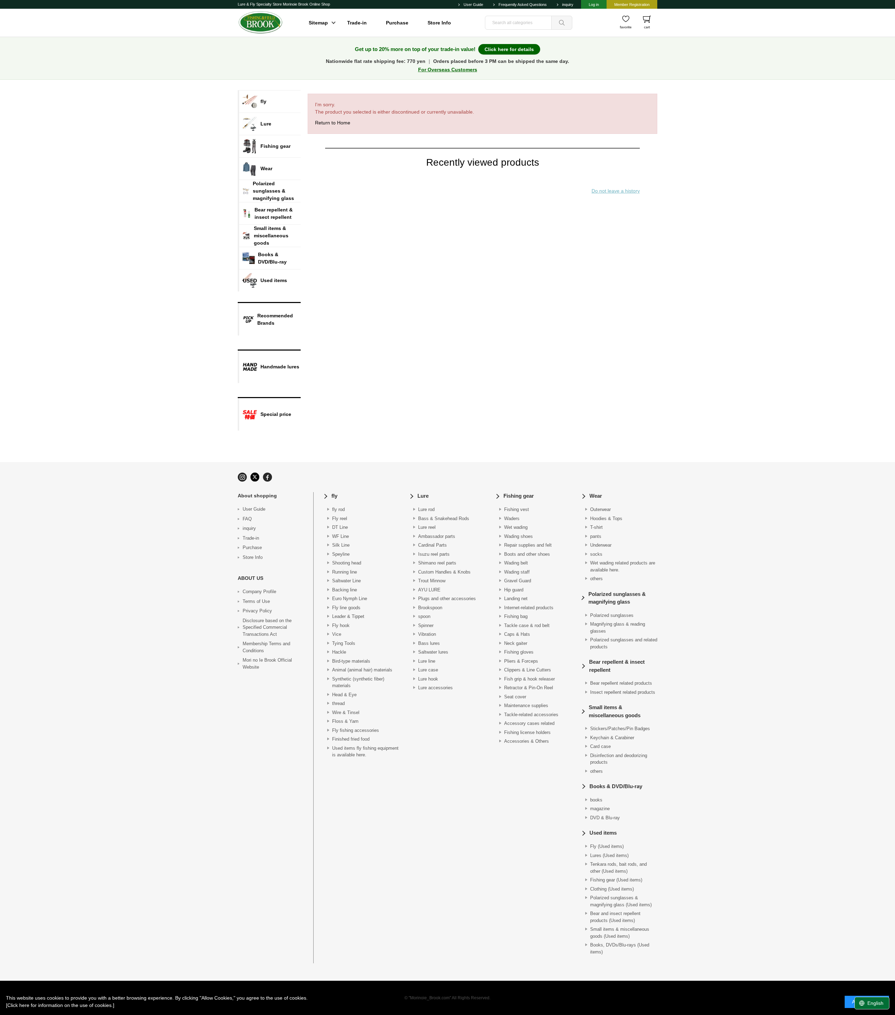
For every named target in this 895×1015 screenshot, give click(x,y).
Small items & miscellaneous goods (614, 711)
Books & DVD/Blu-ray (615, 786)
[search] (561, 23)
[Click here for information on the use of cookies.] (60, 1005)
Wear (595, 496)
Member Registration (632, 4)
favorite (626, 27)
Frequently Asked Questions (523, 4)
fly (334, 496)
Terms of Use (256, 601)
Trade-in (357, 23)
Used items (603, 833)
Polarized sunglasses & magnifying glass (617, 598)
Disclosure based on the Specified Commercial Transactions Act (267, 627)
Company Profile (259, 591)
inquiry (567, 4)
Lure (423, 496)
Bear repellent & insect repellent (617, 666)
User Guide (473, 4)
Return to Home (332, 122)
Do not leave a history (616, 191)
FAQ (247, 518)
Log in (594, 4)
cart (647, 27)
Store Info (439, 23)
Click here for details (509, 49)
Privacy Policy (257, 610)
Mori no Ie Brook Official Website (267, 663)
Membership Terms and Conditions (266, 647)
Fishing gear (518, 496)
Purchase (397, 23)
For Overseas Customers (447, 69)
